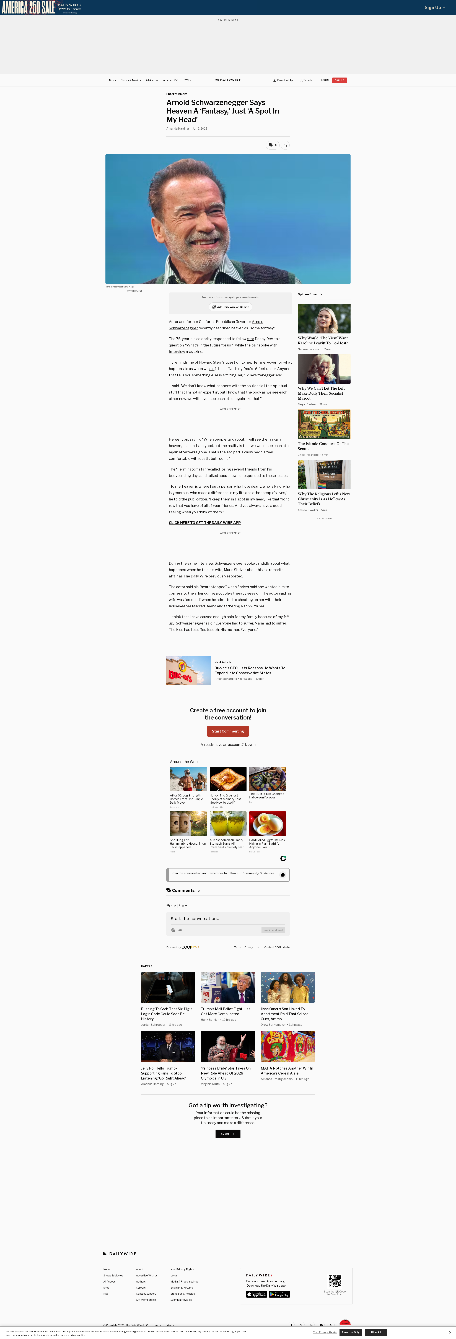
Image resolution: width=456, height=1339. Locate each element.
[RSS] (331, 1325)
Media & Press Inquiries (184, 1281)
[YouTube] (321, 1325)
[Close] (450, 1332)
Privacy (169, 1325)
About (139, 1269)
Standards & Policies (182, 1293)
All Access (152, 80)
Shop (106, 1287)
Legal (173, 1275)
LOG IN (325, 80)
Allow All (375, 1332)
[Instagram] (311, 1325)
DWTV (187, 80)
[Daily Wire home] (228, 80)
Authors (141, 1281)
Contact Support (146, 1293)
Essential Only (350, 1332)
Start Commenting (228, 731)
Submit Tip (228, 1133)
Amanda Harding (177, 128)
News (112, 80)
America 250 (170, 80)
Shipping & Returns (181, 1287)
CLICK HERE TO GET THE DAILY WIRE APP (205, 523)
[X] (301, 1325)
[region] (228, 1332)
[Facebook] (291, 1325)
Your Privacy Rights (182, 1269)
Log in (250, 744)
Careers (141, 1287)
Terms (157, 1325)
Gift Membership (146, 1299)
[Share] (285, 145)
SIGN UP (339, 80)
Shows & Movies (131, 80)
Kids (105, 1293)
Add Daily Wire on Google (233, 307)
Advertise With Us (147, 1275)
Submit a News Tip (181, 1299)
